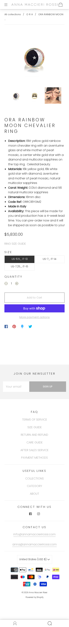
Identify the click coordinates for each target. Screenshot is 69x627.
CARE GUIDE (34, 442)
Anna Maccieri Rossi (38, 592)
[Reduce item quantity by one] (6, 284)
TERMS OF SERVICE (34, 419)
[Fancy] (22, 326)
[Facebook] (6, 326)
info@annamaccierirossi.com (34, 534)
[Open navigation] (8, 4)
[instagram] (39, 514)
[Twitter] (30, 326)
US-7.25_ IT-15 (19, 266)
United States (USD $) (33, 559)
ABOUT (34, 494)
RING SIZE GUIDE (15, 244)
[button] (12, 57)
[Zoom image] (34, 57)
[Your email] (16, 386)
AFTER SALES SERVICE (34, 450)
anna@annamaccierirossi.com (34, 544)
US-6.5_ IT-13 (20, 259)
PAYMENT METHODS (34, 458)
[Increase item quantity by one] (17, 284)
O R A (29, 14)
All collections (12, 14)
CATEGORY (34, 486)
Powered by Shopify (34, 597)
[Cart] (60, 5)
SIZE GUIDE (34, 427)
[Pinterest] (14, 326)
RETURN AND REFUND (34, 435)
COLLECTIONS (34, 478)
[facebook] (30, 514)
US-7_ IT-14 (49, 259)
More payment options (34, 317)
